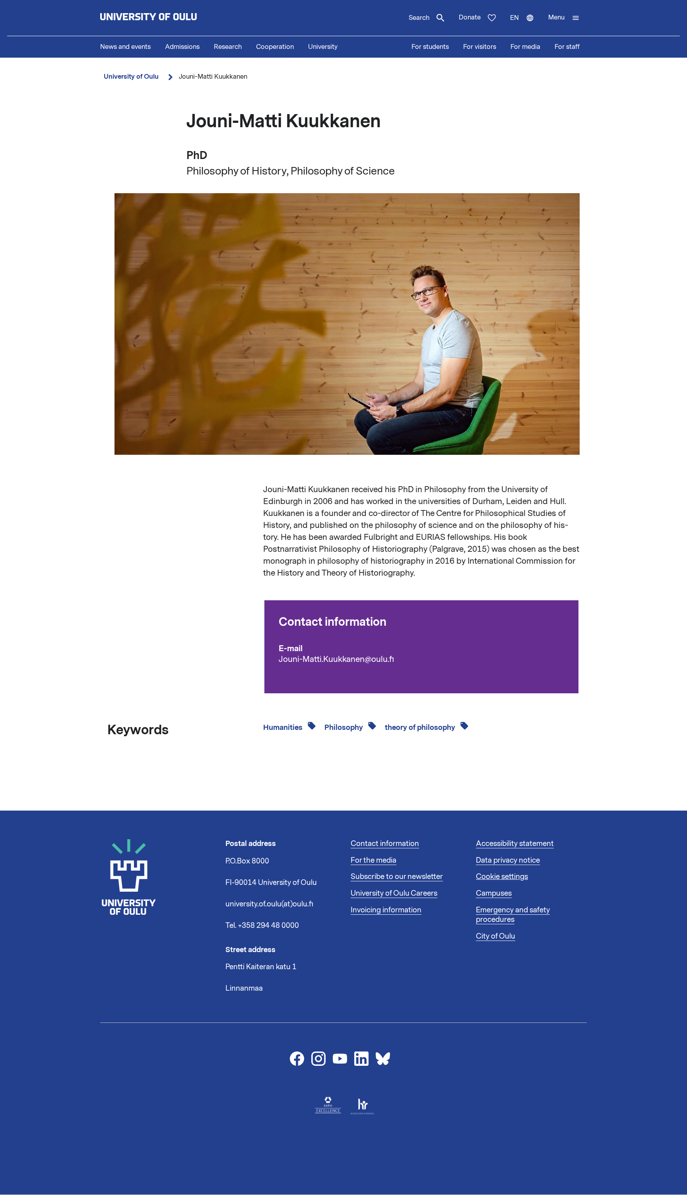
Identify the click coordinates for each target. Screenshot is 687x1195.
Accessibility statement (515, 843)
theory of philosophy (421, 727)
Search (419, 18)
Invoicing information (386, 910)
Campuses (494, 893)
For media (525, 47)
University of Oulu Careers (394, 893)
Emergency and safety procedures (513, 915)
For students (430, 47)
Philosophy (344, 727)
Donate (470, 17)
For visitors (479, 47)
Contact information (385, 843)
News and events (125, 47)
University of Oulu (131, 76)
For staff (567, 47)
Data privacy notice (508, 860)
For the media (373, 860)
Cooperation (275, 47)
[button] (564, 18)
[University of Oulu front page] (167, 18)
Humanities (283, 727)
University (323, 47)
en (525, 25)
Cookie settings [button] (502, 876)
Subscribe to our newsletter (397, 876)
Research (228, 47)
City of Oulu (495, 936)
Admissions (182, 47)
